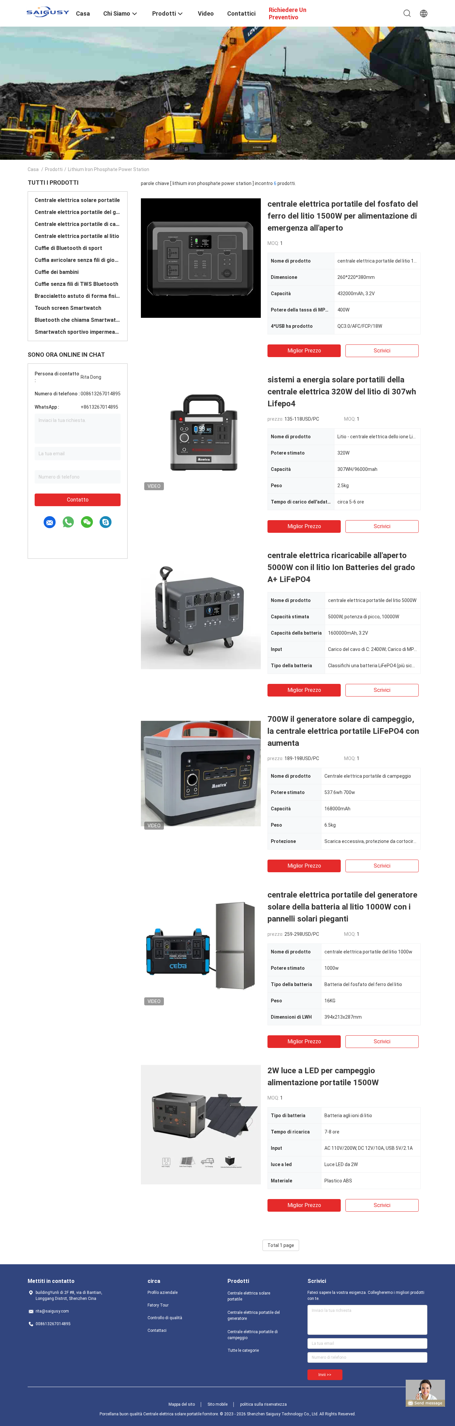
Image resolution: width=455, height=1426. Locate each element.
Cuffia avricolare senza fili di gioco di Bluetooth (78, 260)
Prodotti (54, 169)
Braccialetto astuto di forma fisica (78, 296)
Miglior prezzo (304, 350)
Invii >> (324, 1374)
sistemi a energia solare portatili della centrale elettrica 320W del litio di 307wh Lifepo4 (341, 391)
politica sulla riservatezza (263, 1404)
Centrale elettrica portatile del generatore (78, 212)
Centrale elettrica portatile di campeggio (78, 224)
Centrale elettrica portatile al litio (77, 236)
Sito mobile (218, 1404)
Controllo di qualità (165, 1318)
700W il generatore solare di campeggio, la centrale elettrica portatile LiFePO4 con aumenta (343, 731)
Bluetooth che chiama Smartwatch (78, 320)
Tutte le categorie (243, 1350)
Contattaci (157, 1330)
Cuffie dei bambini (57, 272)
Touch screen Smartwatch (68, 308)
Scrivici (382, 350)
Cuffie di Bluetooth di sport (68, 248)
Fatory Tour (158, 1305)
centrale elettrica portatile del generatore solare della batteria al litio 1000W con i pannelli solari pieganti (342, 906)
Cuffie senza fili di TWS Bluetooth (76, 284)
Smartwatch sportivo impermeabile (78, 332)
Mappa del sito (182, 1404)
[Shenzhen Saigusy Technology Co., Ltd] (48, 11)
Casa (33, 169)
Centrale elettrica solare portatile (77, 200)
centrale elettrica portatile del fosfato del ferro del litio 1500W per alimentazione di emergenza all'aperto (342, 216)
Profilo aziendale (163, 1292)
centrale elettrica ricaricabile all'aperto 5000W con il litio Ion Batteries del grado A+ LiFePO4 (341, 567)
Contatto (78, 500)
